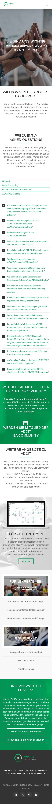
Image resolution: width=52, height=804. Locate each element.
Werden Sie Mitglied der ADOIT (26, 429)
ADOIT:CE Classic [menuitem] (11, 194)
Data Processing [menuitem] (10, 185)
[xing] (36, 794)
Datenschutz (14, 773)
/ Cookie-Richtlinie (34, 773)
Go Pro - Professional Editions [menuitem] (16, 189)
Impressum (10, 770)
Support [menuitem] (6, 181)
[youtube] (29, 794)
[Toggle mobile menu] (47, 5)
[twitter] (22, 794)
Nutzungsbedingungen (33, 770)
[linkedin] (16, 794)
